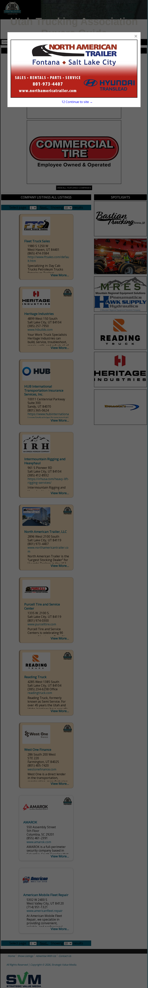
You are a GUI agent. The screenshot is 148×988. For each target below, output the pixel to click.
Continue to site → (77, 102)
